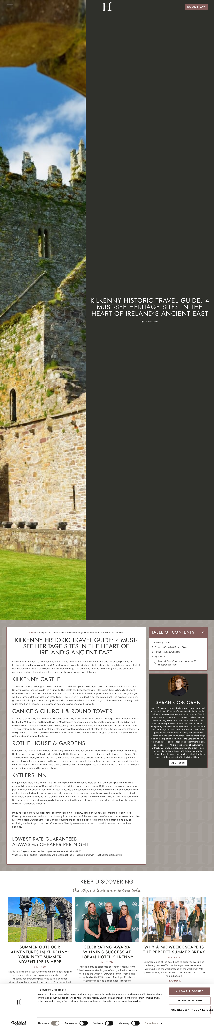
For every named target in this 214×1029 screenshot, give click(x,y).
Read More (174, 980)
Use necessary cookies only (191, 1010)
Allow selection (189, 1000)
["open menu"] (10, 6)
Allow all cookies (189, 991)
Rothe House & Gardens (167, 651)
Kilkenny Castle (162, 642)
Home (32, 632)
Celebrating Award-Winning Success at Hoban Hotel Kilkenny (107, 952)
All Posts (178, 763)
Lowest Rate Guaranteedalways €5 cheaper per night (177, 663)
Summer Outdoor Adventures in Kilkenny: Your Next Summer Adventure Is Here (40, 954)
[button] (203, 632)
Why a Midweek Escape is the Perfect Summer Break (174, 949)
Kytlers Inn (160, 656)
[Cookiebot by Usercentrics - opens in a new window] (19, 1023)
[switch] (83, 1023)
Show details (151, 1023)
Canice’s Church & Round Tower (172, 647)
